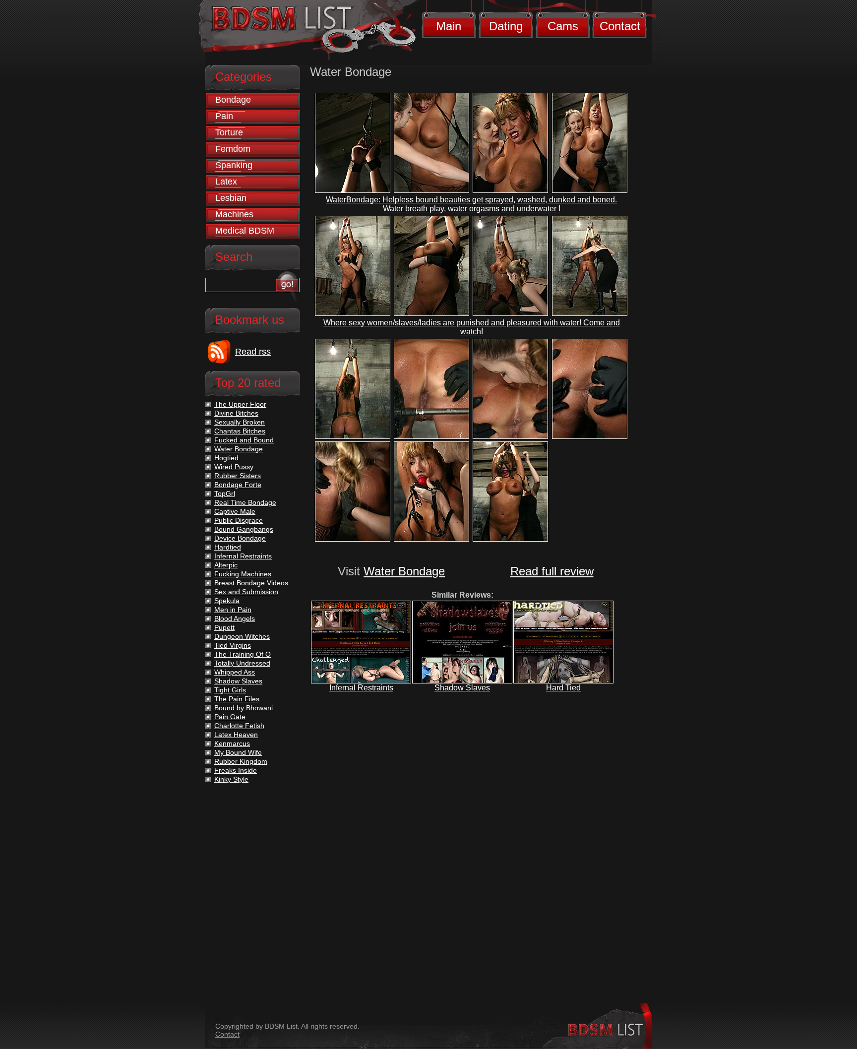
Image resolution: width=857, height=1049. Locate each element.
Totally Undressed (242, 663)
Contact (620, 26)
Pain (224, 116)
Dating (506, 26)
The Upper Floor (240, 404)
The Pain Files (236, 699)
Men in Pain (232, 610)
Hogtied (226, 458)
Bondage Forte (237, 485)
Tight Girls (230, 690)
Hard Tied (563, 687)
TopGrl (224, 493)
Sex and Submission (246, 592)
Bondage (233, 100)
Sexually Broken (239, 422)
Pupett (224, 627)
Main (448, 26)
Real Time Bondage (245, 502)
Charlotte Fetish (239, 726)
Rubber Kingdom (240, 761)
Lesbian (230, 198)
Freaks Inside (235, 770)
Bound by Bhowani (243, 708)
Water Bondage (404, 571)
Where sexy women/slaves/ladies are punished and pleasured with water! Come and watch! (471, 327)
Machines (234, 214)
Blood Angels (234, 618)
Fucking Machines (242, 574)
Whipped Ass (234, 672)
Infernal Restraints (361, 687)
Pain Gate (229, 717)
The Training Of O (242, 654)
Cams (563, 26)
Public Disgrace (238, 520)
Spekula (227, 601)
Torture (229, 132)
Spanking (233, 165)
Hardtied (227, 547)
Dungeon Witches (242, 636)
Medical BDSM (244, 231)
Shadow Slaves (462, 687)
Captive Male (234, 511)
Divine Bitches (236, 413)
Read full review (552, 571)
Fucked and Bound (244, 440)
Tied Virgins (232, 645)
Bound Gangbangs (243, 529)
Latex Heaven (236, 735)
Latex (226, 181)
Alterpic (226, 565)
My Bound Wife (238, 752)
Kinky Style (231, 779)
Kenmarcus (232, 743)
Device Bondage (240, 538)
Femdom (232, 149)
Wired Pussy (233, 467)
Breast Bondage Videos (251, 583)
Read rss (253, 352)
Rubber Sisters (237, 476)
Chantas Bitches (239, 431)
